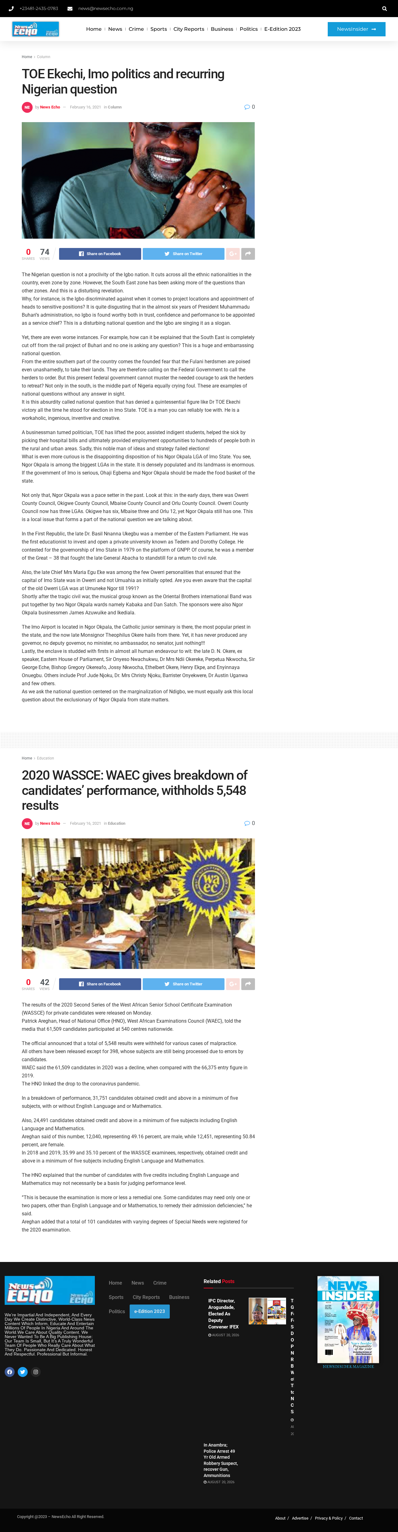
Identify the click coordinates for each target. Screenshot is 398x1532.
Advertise (300, 1518)
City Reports (189, 29)
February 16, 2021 (85, 107)
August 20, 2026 (225, 1335)
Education (45, 758)
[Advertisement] (322, 100)
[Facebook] (10, 1372)
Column (43, 57)
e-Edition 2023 (282, 29)
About (280, 1518)
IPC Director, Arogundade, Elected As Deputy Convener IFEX (223, 1314)
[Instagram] (36, 1372)
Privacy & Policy (329, 1518)
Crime (136, 29)
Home (94, 29)
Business (222, 29)
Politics (249, 29)
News (115, 29)
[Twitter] (23, 1372)
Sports (158, 29)
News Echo (50, 107)
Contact (356, 1518)
